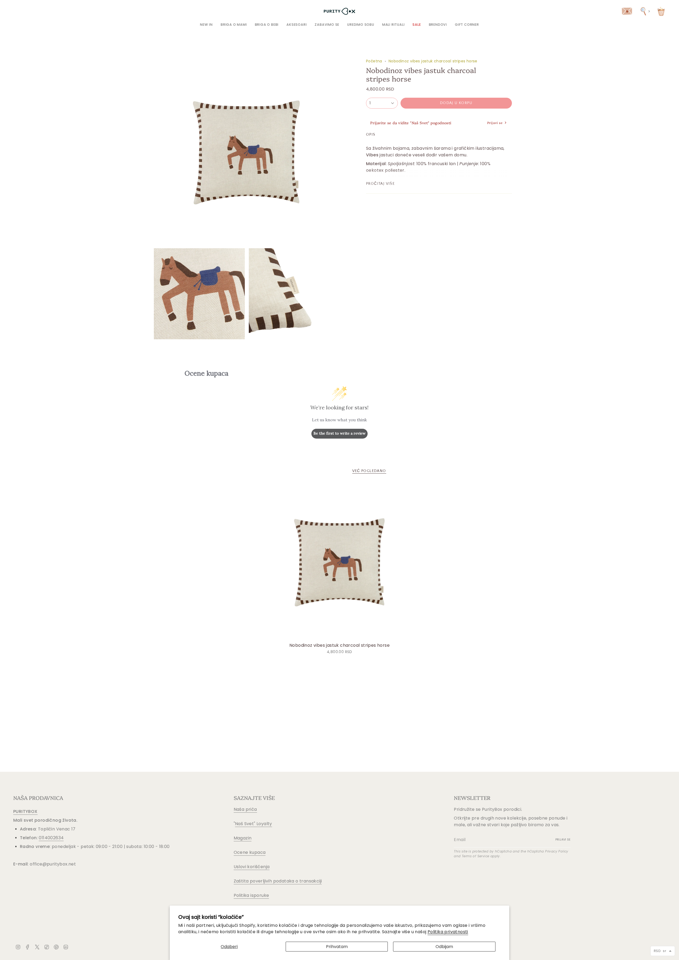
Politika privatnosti (448, 932)
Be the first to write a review (339, 433)
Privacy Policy (556, 851)
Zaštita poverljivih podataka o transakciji (278, 881)
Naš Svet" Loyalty (253, 824)
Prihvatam (337, 947)
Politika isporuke (251, 895)
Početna (374, 61)
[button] (234, 25)
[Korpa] (661, 11)
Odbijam (444, 947)
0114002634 (51, 838)
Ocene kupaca (250, 852)
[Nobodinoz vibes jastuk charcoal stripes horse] (339, 561)
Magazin (243, 838)
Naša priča (245, 809)
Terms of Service (475, 856)
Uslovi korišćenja (252, 867)
